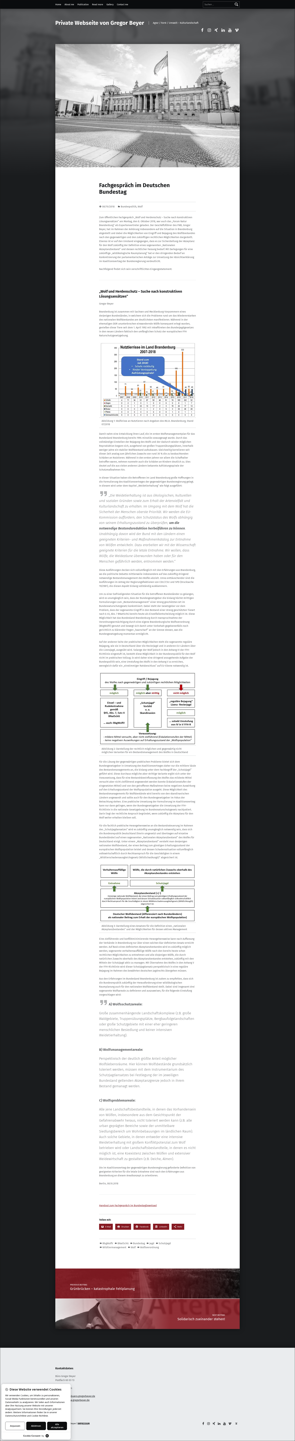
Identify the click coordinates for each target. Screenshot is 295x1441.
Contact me (122, 4)
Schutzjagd (165, 1243)
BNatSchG (123, 1243)
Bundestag (139, 1243)
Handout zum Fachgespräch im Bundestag (122, 1205)
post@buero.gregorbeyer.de (79, 1396)
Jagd (151, 1243)
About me (69, 4)
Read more (97, 4)
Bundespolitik (128, 206)
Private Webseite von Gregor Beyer (99, 23)
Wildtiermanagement (114, 1247)
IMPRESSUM (84, 1423)
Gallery (110, 4)
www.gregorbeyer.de (78, 1400)
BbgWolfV (107, 1243)
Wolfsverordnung (149, 1247)
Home (58, 4)
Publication (83, 4)
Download (151, 1205)
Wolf (140, 206)
